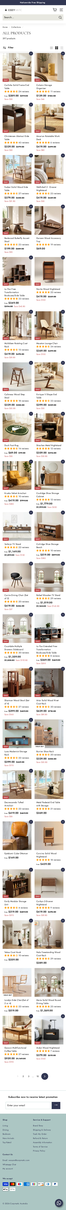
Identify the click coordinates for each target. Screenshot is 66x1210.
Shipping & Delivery (42, 1129)
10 (38, 1076)
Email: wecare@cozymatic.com (16, 1160)
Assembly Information (42, 1142)
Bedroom (6, 1134)
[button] (11, 91)
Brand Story (38, 1125)
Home (5, 27)
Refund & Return (40, 1138)
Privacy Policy (39, 1150)
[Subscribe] (56, 1105)
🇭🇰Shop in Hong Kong (32, 2)
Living (5, 1125)
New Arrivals (8, 1138)
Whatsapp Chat (9, 1164)
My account (8, 1168)
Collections (16, 27)
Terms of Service (40, 1146)
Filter (10, 47)
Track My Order (40, 1134)
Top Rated (7, 1142)
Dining (5, 1129)
